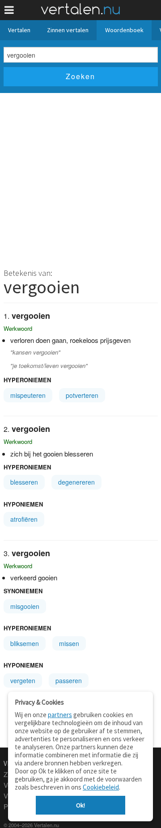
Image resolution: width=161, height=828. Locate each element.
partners (60, 714)
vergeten (22, 680)
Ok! (80, 805)
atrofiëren (24, 519)
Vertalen (19, 30)
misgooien (24, 606)
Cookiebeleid (101, 787)
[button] (9, 10)
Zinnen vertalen (68, 30)
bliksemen (24, 643)
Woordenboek (124, 30)
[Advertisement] (80, 177)
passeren (68, 680)
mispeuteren (28, 395)
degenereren (76, 481)
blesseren (24, 481)
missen (69, 643)
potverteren (82, 395)
